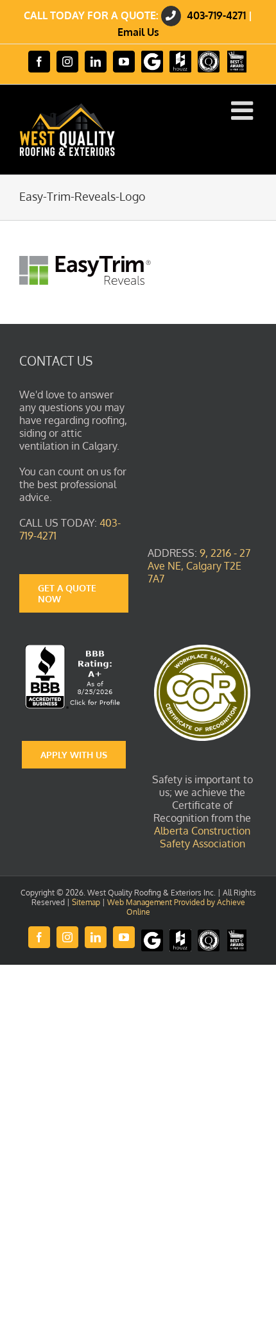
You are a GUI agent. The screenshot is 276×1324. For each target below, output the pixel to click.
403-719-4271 (216, 15)
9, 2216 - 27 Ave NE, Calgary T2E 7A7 (199, 566)
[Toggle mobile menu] (244, 110)
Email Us (138, 32)
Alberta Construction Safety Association (202, 837)
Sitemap (86, 902)
